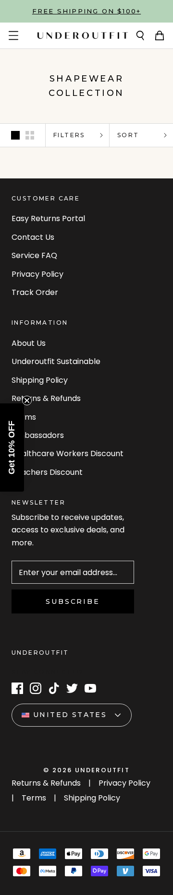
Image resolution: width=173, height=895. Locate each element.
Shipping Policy (40, 380)
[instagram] (35, 688)
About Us (29, 343)
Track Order (35, 292)
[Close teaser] (27, 400)
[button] (12, 447)
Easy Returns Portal (48, 218)
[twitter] (72, 688)
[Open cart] (159, 35)
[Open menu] (13, 35)
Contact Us (33, 237)
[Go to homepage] (83, 35)
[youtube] (90, 688)
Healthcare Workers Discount (68, 453)
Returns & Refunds (46, 398)
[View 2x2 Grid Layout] (29, 135)
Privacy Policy (37, 274)
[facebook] (17, 688)
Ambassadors (38, 435)
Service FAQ (34, 255)
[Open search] (140, 35)
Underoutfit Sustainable (56, 361)
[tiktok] (54, 688)
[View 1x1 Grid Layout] (15, 135)
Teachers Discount (47, 472)
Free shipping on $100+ (86, 11)
